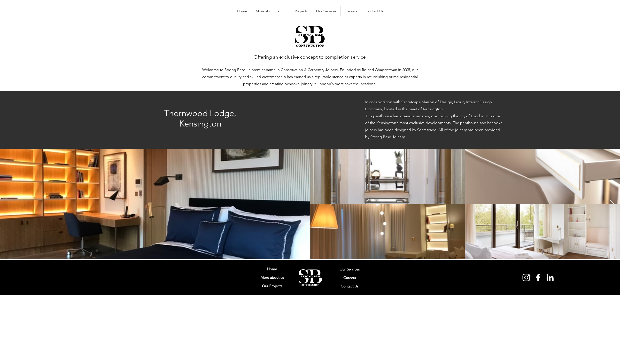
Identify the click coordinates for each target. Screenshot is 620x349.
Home (272, 269)
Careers (349, 277)
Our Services (350, 269)
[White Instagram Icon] (526, 277)
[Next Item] (611, 204)
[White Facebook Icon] (538, 277)
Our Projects (272, 286)
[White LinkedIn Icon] (550, 277)
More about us (272, 277)
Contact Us (349, 286)
